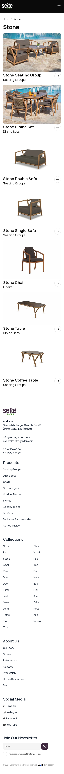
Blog (5, 685)
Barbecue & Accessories (17, 519)
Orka (36, 602)
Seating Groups (12, 469)
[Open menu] (59, 6)
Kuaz (36, 596)
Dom (5, 577)
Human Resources (13, 679)
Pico (5, 552)
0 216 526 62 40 (12, 449)
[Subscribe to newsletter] (44, 746)
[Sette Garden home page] (7, 6)
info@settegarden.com (16, 437)
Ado (36, 615)
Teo (36, 565)
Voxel (37, 552)
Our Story (8, 648)
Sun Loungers (11, 488)
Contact (8, 666)
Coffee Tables (11, 525)
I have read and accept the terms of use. (24, 754)
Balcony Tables (12, 507)
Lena (6, 608)
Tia (5, 621)
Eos (36, 583)
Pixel (5, 571)
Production (9, 673)
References (10, 660)
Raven (37, 621)
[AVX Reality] (40, 765)
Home (6, 19)
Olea (36, 546)
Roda (36, 608)
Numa (6, 546)
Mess (6, 602)
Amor (6, 565)
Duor (6, 583)
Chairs (7, 482)
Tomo (6, 615)
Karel (6, 590)
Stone (6, 558)
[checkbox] (5, 754)
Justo (6, 596)
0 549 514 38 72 (12, 453)
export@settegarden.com (18, 441)
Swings (7, 500)
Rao (36, 558)
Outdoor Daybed (12, 494)
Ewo (36, 571)
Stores (7, 654)
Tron (6, 627)
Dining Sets (9, 475)
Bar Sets (8, 513)
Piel (36, 590)
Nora (36, 577)
